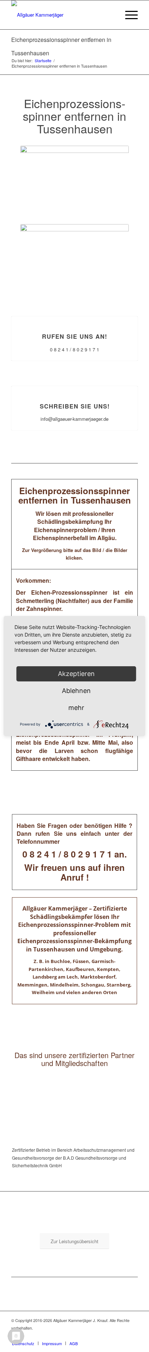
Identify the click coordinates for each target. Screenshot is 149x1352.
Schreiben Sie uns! (75, 406)
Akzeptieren (76, 673)
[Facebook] (132, 1335)
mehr (76, 707)
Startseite (43, 60)
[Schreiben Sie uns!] (74, 386)
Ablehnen (76, 690)
